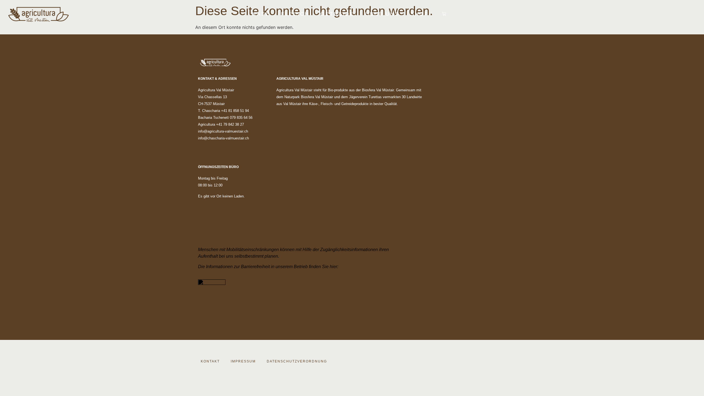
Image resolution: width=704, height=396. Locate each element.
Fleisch (295, 14)
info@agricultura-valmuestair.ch (223, 131)
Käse (261, 14)
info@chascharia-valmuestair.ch (223, 138)
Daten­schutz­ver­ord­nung (297, 361)
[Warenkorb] (444, 14)
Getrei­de (337, 14)
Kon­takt (210, 361)
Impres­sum (243, 361)
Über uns (382, 14)
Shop (419, 14)
